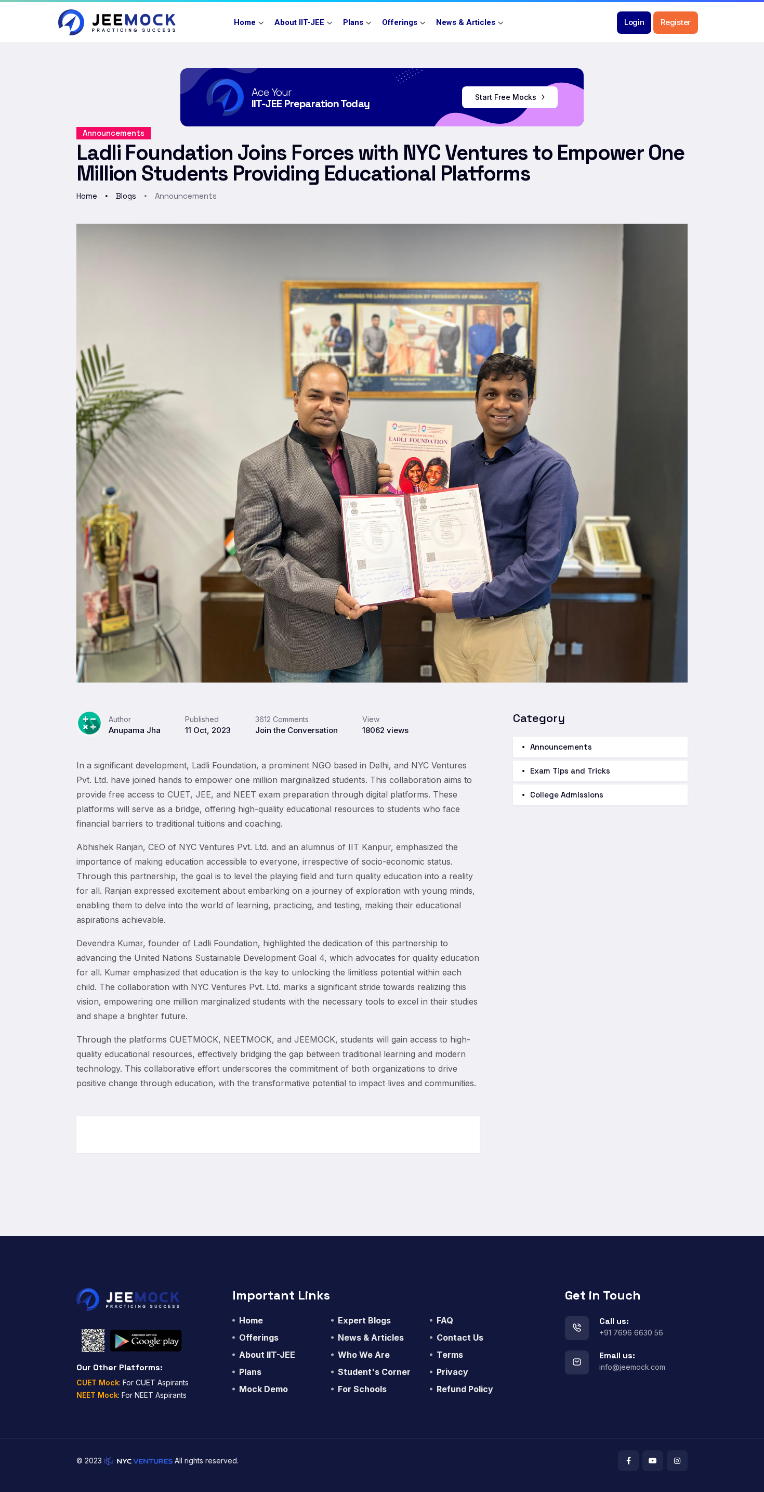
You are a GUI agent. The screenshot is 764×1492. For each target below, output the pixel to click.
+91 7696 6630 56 (631, 1332)
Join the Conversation (296, 730)
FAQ (445, 1320)
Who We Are (364, 1354)
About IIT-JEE (299, 22)
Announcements (113, 133)
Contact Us (460, 1337)
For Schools (362, 1389)
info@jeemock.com (632, 1366)
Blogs (126, 196)
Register (676, 22)
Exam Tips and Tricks (570, 771)
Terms (450, 1354)
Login (634, 22)
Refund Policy (465, 1389)
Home (245, 22)
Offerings (399, 22)
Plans (353, 22)
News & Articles (465, 22)
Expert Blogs (364, 1320)
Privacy (452, 1372)
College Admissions (566, 795)
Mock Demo (263, 1389)
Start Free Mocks (506, 97)
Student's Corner (374, 1372)
